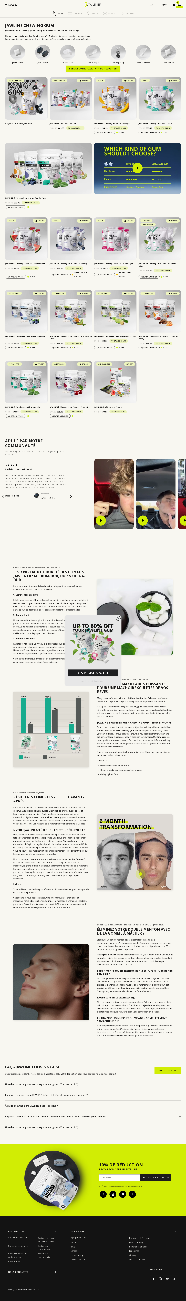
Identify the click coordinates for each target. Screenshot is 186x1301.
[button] (93, 643)
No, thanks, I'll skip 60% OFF (93, 681)
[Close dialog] (118, 618)
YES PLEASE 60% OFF (93, 673)
